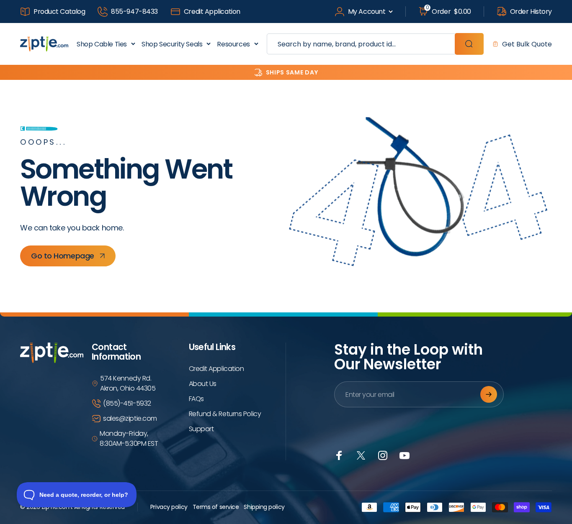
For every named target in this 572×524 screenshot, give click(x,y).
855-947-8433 (134, 11)
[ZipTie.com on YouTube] (404, 455)
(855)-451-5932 (127, 403)
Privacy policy (169, 507)
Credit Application (212, 11)
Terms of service (216, 507)
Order (448, 11)
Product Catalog (59, 11)
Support (201, 429)
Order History (531, 11)
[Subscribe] (488, 394)
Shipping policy (264, 507)
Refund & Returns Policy (225, 414)
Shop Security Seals (172, 44)
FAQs (196, 399)
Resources (233, 44)
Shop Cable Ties (102, 44)
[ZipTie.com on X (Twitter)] (361, 455)
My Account (367, 11)
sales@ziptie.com (130, 418)
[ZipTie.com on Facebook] (339, 455)
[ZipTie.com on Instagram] (383, 455)
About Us (202, 384)
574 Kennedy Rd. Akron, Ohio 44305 (127, 383)
